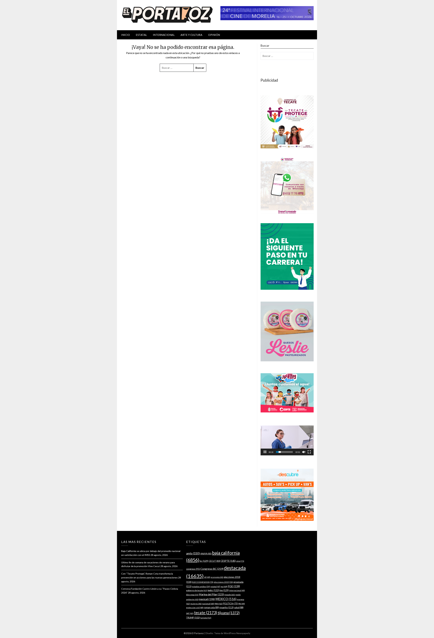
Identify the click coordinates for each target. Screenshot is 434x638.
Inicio (125, 34)
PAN (219, 603)
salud (238, 607)
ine (224, 590)
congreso (193, 569)
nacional (208, 603)
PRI (241, 604)
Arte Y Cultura (191, 34)
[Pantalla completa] (309, 452)
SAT (190, 613)
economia (217, 577)
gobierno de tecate (196, 590)
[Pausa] (265, 452)
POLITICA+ (230, 603)
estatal (215, 586)
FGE (234, 586)
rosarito (226, 607)
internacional (237, 590)
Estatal (141, 34)
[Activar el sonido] (303, 452)
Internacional (164, 34)
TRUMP (193, 617)
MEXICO (225, 599)
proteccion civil (194, 607)
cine (240, 561)
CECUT (214, 561)
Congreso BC (211, 568)
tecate (205, 612)
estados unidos (201, 586)
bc (204, 560)
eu (224, 586)
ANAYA (206, 553)
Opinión (214, 34)
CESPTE (228, 560)
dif (207, 577)
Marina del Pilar (211, 594)
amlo (193, 553)
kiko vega (192, 595)
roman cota (211, 607)
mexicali (207, 599)
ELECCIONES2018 (202, 582)
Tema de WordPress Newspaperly (232, 633)
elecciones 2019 (223, 582)
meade (229, 594)
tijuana (229, 613)
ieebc (213, 590)
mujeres (196, 604)
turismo (205, 618)
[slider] (284, 452)
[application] (287, 440)
